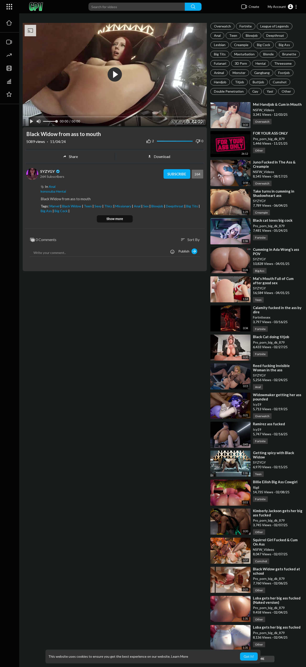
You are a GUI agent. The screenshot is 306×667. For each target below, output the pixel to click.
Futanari (220, 63)
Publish (184, 251)
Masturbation (244, 54)
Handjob (220, 82)
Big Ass (284, 45)
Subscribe (176, 174)
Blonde (268, 54)
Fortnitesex (261, 317)
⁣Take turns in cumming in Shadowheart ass (273, 193)
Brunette (289, 54)
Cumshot (280, 82)
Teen (233, 35)
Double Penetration (229, 91)
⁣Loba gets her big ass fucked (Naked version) (277, 600)
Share (73, 156)
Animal (219, 73)
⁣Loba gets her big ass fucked (277, 627)
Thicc (108, 206)
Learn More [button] (179, 656)
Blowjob (252, 35)
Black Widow (72, 206)
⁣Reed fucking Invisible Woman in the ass (271, 367)
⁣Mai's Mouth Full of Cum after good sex (273, 280)
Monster (239, 73)
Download (162, 156)
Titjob (239, 82)
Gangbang (262, 73)
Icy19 (257, 404)
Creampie (241, 45)
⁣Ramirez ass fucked (269, 424)
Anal (217, 35)
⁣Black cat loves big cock (272, 220)
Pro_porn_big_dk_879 (269, 139)
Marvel (54, 206)
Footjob (284, 73)
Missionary (123, 206)
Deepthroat (275, 35)
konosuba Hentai (53, 191)
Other (286, 91)
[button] (282, 6)
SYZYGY (259, 201)
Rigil (256, 487)
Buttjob (258, 82)
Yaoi (270, 91)
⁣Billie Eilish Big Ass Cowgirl (275, 482)
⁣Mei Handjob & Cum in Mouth (277, 104)
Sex (146, 206)
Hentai (261, 63)
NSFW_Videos (263, 110)
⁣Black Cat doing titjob (271, 337)
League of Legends (274, 26)
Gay (255, 91)
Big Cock (263, 45)
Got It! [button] (249, 656)
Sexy (98, 206)
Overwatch (222, 26)
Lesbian (219, 45)
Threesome (283, 63)
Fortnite (246, 26)
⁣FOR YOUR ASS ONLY (270, 133)
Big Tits (220, 54)
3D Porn (241, 63)
